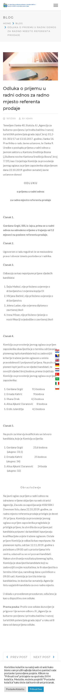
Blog (19, 23)
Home (7, 23)
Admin (29, 118)
